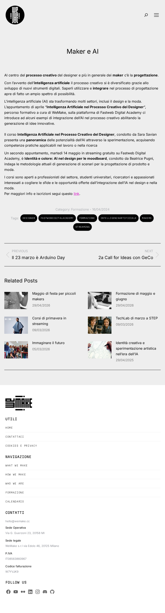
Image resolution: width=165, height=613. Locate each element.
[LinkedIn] (30, 592)
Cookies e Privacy (21, 445)
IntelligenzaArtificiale (119, 218)
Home (9, 427)
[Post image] (16, 300)
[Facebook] (8, 592)
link (76, 193)
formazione (87, 218)
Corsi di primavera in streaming (49, 321)
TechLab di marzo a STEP (137, 318)
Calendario (14, 501)
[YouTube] (16, 592)
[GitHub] (52, 592)
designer (29, 218)
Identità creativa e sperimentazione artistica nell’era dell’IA (136, 348)
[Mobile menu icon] (156, 15)
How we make (15, 474)
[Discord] (45, 592)
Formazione (80, 209)
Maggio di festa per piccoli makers (54, 296)
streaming (82, 227)
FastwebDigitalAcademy (57, 218)
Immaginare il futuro (48, 343)
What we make (16, 465)
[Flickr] (23, 592)
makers (146, 218)
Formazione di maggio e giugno (135, 296)
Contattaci (14, 436)
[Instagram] (38, 592)
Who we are (14, 483)
